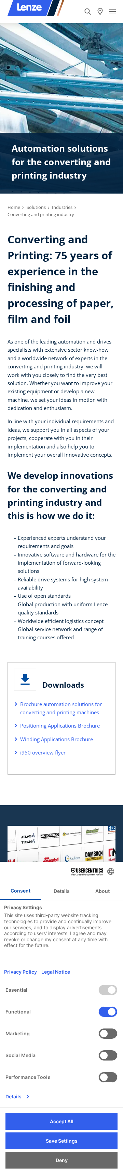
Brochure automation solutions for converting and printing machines (61, 708)
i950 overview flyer (43, 752)
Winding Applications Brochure (56, 739)
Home (14, 207)
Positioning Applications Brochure (60, 725)
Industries (62, 207)
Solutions (36, 207)
